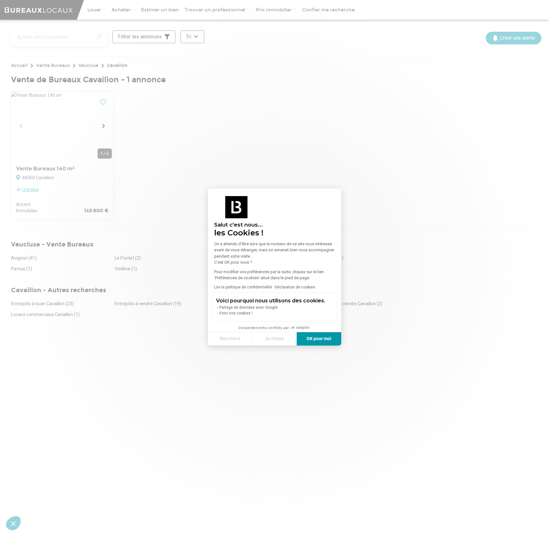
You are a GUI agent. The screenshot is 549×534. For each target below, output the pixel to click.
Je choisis (274, 338)
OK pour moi (319, 338)
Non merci (230, 338)
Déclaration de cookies (294, 287)
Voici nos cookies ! (236, 313)
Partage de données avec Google (248, 307)
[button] (13, 523)
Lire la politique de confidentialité (243, 287)
